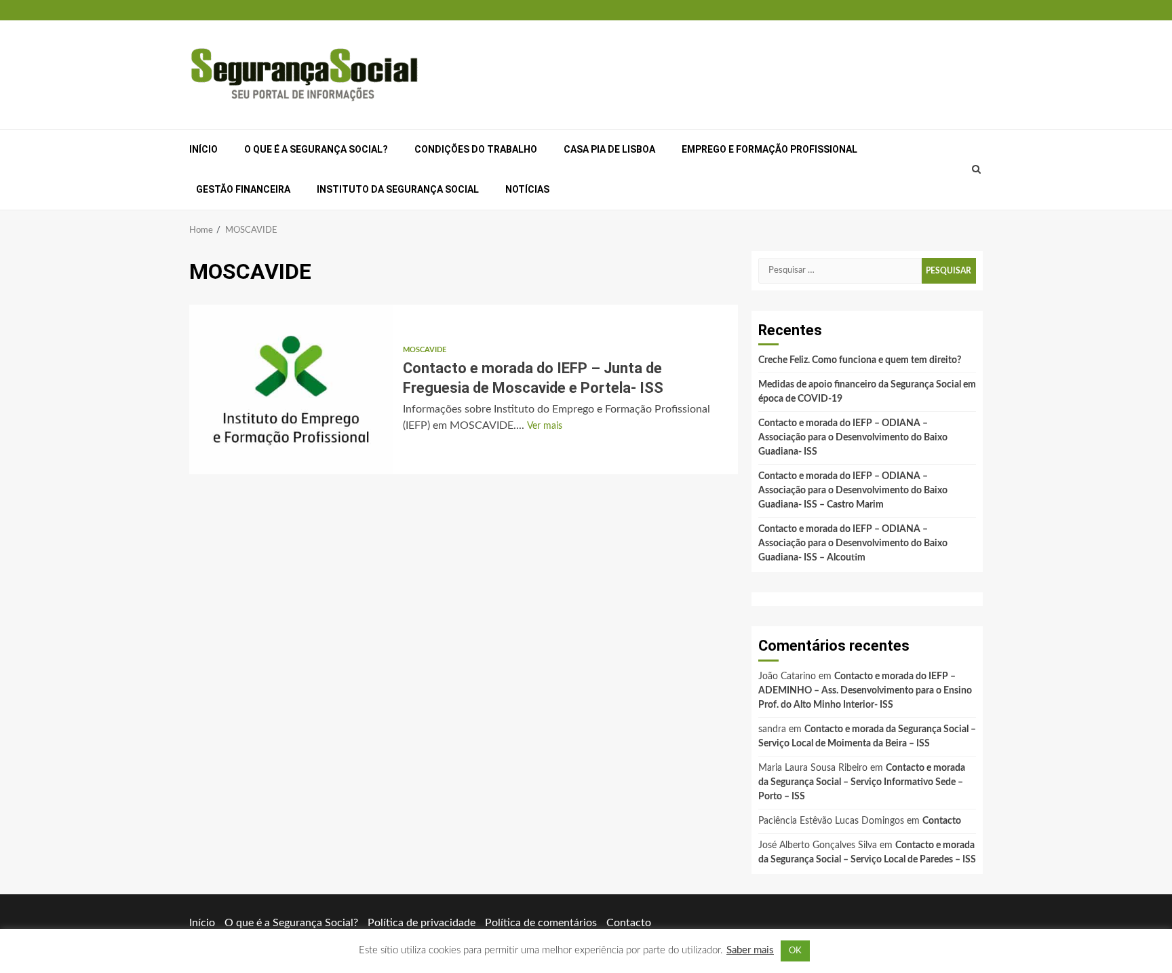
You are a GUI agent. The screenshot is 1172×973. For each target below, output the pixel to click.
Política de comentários (541, 922)
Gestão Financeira (243, 189)
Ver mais (544, 426)
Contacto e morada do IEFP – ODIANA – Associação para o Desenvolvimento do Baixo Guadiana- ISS (853, 438)
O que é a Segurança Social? (316, 149)
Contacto (941, 821)
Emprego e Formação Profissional (769, 149)
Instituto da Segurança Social (398, 189)
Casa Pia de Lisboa (609, 149)
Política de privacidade (421, 922)
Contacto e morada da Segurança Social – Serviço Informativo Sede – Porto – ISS (861, 782)
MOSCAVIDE (424, 350)
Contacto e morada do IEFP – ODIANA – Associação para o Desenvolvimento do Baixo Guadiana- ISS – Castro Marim (853, 491)
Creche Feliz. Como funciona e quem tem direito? (859, 360)
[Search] (977, 170)
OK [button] (795, 951)
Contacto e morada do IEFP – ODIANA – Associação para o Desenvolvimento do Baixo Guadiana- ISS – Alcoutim (853, 543)
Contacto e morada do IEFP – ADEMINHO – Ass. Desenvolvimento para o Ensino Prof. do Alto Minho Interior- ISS (865, 691)
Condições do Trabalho (475, 149)
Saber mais (750, 950)
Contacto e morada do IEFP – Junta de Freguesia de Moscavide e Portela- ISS (291, 389)
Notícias (527, 189)
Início (203, 149)
